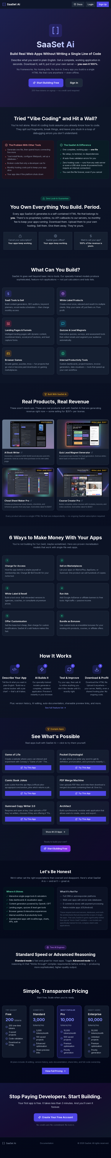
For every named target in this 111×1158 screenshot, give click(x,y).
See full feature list (54, 708)
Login (90, 4)
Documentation (46, 1143)
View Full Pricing (54, 1071)
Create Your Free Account (57, 1117)
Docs (79, 4)
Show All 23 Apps (54, 832)
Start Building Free (48, 82)
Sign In (74, 82)
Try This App (30, 767)
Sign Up (103, 4)
